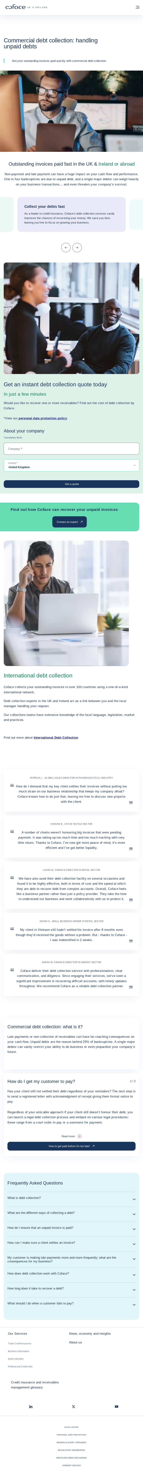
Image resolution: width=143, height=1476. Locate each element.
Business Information (18, 1351)
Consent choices (71, 1465)
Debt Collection (16, 1359)
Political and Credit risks (20, 1366)
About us (75, 1342)
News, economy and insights (90, 1333)
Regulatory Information (71, 1450)
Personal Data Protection (71, 1435)
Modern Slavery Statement (72, 1442)
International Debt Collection (56, 737)
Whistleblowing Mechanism (71, 1458)
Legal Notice (71, 1427)
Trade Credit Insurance (19, 1343)
